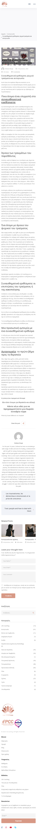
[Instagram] (6, 827)
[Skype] (15, 827)
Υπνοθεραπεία (18, 689)
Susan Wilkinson (11, 415)
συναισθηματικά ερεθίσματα (11, 101)
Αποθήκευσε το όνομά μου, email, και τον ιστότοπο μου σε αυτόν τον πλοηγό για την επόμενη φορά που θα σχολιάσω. (18, 587)
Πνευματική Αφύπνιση (18, 660)
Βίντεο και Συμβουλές (18, 633)
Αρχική (3, 34)
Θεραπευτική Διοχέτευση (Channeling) (12, 644)
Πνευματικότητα (18, 664)
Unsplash (21, 415)
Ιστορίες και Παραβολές (18, 653)
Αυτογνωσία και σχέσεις (9, 539)
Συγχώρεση (18, 675)
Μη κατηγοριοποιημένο (18, 657)
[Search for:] (18, 613)
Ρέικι (18, 671)
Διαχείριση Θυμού (18, 636)
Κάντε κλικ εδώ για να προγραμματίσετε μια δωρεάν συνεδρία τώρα (18, 409)
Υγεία (18, 682)
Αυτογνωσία (11, 34)
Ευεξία (18, 640)
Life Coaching (18, 626)
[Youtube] (11, 827)
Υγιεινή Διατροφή (18, 686)
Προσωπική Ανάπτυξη (20, 60)
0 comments (16, 72)
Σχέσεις (18, 678)
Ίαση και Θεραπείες (9, 63)
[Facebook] (2, 827)
